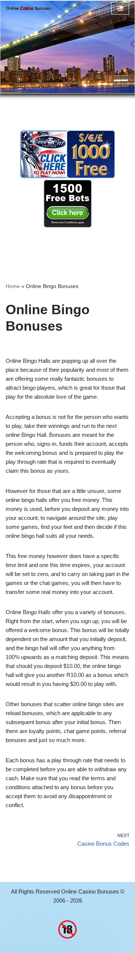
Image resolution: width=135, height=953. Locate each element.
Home (13, 286)
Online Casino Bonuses (90, 891)
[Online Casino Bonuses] (28, 8)
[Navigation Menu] (120, 8)
